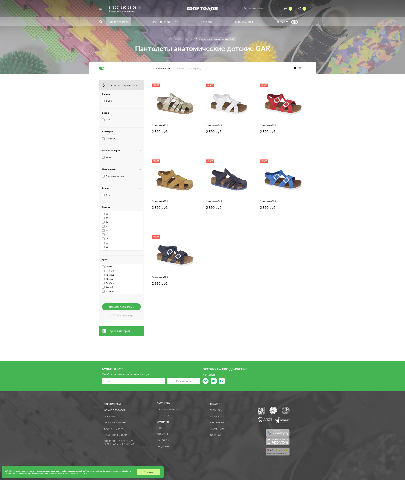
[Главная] (170, 39)
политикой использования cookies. (73, 473)
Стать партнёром (168, 409)
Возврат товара (113, 428)
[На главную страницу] (202, 8)
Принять (148, 472)
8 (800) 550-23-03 (123, 7)
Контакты (163, 440)
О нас (160, 427)
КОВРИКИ (215, 434)
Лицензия (163, 446)
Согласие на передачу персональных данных (119, 442)
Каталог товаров (115, 410)
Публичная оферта (116, 434)
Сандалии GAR (160, 125)
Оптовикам (164, 415)
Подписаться (183, 381)
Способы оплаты (115, 422)
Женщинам (217, 422)
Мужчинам (217, 428)
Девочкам (216, 410)
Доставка (110, 416)
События (162, 434)
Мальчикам (217, 416)
